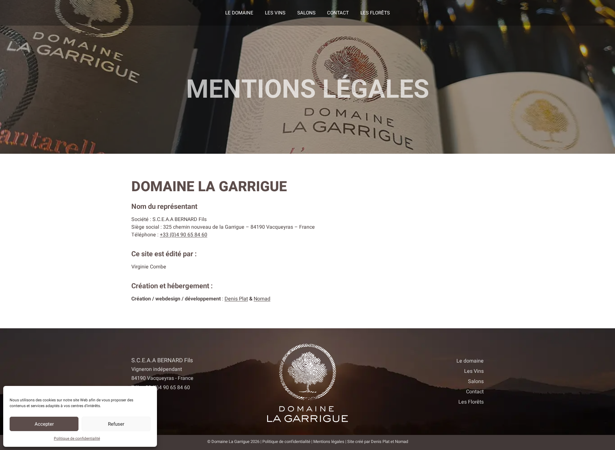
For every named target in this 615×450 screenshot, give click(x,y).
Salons (306, 12)
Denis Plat (236, 299)
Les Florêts (375, 12)
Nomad (262, 299)
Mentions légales (328, 441)
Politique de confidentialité (77, 438)
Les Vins (275, 12)
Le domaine (239, 12)
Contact (338, 12)
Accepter (44, 424)
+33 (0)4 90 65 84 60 (183, 235)
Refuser (116, 424)
